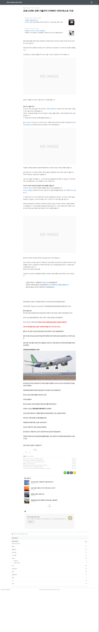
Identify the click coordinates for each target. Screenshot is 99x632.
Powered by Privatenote (5, 589)
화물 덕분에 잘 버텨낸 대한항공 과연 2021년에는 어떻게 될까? (35, 465)
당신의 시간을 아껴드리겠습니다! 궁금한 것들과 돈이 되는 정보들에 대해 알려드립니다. (46, 518)
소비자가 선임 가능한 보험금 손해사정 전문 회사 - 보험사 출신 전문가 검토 (44, 22)
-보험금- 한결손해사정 (31, 20)
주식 (49, 565)
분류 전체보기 (15, 541)
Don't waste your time (14, 2)
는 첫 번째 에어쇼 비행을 (55, 285)
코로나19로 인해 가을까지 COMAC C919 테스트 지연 (48, 11)
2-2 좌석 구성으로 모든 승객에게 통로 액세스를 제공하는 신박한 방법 (36, 468)
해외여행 (49, 552)
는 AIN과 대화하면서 (51, 109)
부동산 (49, 558)
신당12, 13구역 (50, 562)
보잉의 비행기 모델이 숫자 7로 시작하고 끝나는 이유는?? (34, 462)
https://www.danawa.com (30, 28)
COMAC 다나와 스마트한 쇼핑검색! (35, 30)
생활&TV (49, 549)
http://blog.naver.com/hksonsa (31, 18)
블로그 (49, 546)
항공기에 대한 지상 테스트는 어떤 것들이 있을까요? (33, 458)
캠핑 (49, 577)
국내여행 (49, 555)
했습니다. (66, 285)
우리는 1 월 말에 (27, 190)
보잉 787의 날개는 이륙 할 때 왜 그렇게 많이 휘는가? (33, 460)
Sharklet (28, 7)
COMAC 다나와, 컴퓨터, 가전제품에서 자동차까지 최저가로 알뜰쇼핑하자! (44, 32)
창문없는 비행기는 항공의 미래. (29, 463)
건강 (49, 583)
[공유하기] (29, 452)
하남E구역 (50, 560)
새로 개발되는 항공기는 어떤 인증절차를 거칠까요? (33, 466)
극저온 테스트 (45, 282)
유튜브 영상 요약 (49, 543)
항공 (24, 7)
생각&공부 (49, 568)
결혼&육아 (49, 574)
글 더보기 (49, 506)
